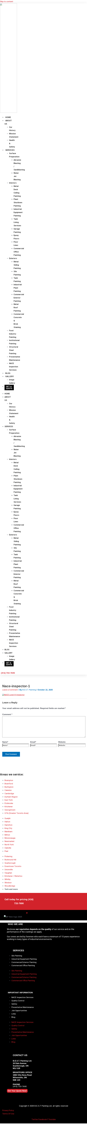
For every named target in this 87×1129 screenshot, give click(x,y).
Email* (33, 742)
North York (9, 844)
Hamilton (8, 825)
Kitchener (9, 806)
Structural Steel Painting (13, 350)
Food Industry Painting (12, 333)
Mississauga (10, 838)
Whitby (7, 879)
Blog (13, 1017)
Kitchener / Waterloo (13, 876)
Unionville (9, 869)
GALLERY (9, 376)
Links (13, 1014)
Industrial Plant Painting (18, 288)
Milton (7, 835)
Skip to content (6, 1)
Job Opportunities (19, 1010)
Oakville (8, 848)
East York (9, 800)
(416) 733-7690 (20, 1086)
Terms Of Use (8, 1114)
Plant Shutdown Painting (18, 202)
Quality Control (17, 1000)
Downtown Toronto (13, 866)
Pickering (8, 856)
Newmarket (9, 841)
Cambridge (9, 793)
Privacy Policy (8, 1110)
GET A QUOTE (9, 387)
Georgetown (10, 810)
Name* (5, 742)
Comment (7, 714)
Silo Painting (16, 956)
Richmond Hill (10, 860)
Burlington (9, 787)
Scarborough (10, 863)
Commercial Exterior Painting (19, 297)
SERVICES (9, 150)
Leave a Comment (10, 690)
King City (8, 828)
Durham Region (11, 797)
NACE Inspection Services (13, 366)
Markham (8, 831)
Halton (7, 822)
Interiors (13, 183)
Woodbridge (10, 886)
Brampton (9, 780)
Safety (14, 1004)
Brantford (9, 783)
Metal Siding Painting (17, 265)
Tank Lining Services (17, 222)
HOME (8, 117)
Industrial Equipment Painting (18, 212)
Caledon (8, 790)
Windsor (8, 882)
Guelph (7, 818)
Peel (6, 851)
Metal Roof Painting (17, 307)
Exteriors (13, 258)
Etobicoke (9, 803)
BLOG (7, 373)
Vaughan (8, 873)
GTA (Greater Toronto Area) (17, 813)
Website (61, 742)
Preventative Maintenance (22, 1007)
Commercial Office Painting (23, 965)
